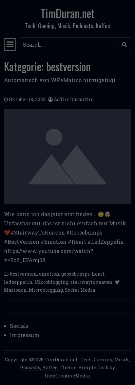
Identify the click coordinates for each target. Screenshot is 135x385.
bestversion (23, 274)
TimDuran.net (68, 13)
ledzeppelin (18, 282)
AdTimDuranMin (74, 99)
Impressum (24, 334)
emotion (49, 274)
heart (98, 274)
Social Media (80, 290)
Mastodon (15, 290)
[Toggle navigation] (10, 44)
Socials (19, 325)
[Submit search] (124, 44)
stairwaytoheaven (91, 282)
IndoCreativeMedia (67, 376)
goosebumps (75, 274)
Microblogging (51, 282)
